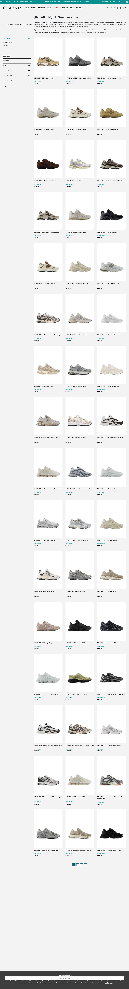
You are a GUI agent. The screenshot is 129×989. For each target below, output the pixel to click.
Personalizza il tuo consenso (64, 975)
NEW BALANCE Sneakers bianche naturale (48, 489)
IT (125, 8)
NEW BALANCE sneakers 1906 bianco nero (80, 745)
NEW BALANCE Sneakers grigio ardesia (78, 78)
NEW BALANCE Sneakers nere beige (109, 78)
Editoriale (64, 8)
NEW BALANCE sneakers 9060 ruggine (78, 850)
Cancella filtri (9, 86)
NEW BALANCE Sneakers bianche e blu (78, 489)
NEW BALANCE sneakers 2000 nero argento (111, 694)
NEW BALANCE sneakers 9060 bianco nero (48, 745)
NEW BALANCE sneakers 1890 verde (78, 694)
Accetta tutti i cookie (64, 978)
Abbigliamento (7, 42)
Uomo (27, 8)
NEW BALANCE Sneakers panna (44, 283)
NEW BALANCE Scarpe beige (106, 591)
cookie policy (109, 983)
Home (5, 24)
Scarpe (10, 24)
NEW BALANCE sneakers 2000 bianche (46, 694)
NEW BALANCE (27, 24)
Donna (33, 8)
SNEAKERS (18, 24)
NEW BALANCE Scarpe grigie (75, 591)
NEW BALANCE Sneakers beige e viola (46, 437)
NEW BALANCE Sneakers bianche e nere (110, 437)
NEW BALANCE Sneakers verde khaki (109, 181)
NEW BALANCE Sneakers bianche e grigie (47, 335)
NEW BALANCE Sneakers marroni (45, 181)
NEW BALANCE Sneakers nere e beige (46, 232)
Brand (49, 8)
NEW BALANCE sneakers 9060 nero (109, 850)
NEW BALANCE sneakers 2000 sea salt (78, 797)
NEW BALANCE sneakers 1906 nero (109, 643)
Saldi (56, 8)
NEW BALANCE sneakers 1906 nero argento (48, 797)
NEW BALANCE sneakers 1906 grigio (46, 850)
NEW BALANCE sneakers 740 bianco (109, 745)
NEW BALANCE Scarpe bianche (107, 540)
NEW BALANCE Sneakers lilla (75, 181)
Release (41, 8)
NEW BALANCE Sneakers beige (44, 78)
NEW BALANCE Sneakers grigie (76, 232)
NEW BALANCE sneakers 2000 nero (77, 643)
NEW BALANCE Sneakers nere (107, 232)
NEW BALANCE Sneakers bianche (77, 283)
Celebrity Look (76, 8)
